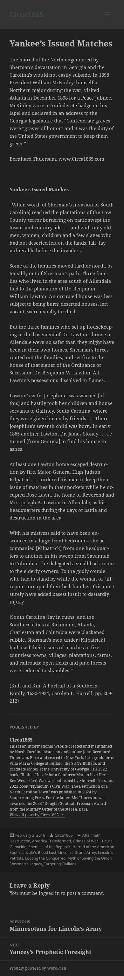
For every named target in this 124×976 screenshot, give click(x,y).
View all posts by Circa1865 (35, 815)
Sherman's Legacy (26, 864)
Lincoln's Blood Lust (39, 852)
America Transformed (51, 841)
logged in (49, 893)
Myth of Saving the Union (89, 858)
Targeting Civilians (60, 864)
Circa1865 (27, 14)
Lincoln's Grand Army (77, 852)
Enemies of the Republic (49, 846)
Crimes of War (85, 841)
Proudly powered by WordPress (38, 968)
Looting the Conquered (45, 858)
